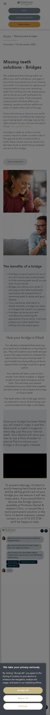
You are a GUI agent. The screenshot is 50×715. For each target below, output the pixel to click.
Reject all (23, 698)
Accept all (23, 690)
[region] (23, 689)
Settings (23, 706)
